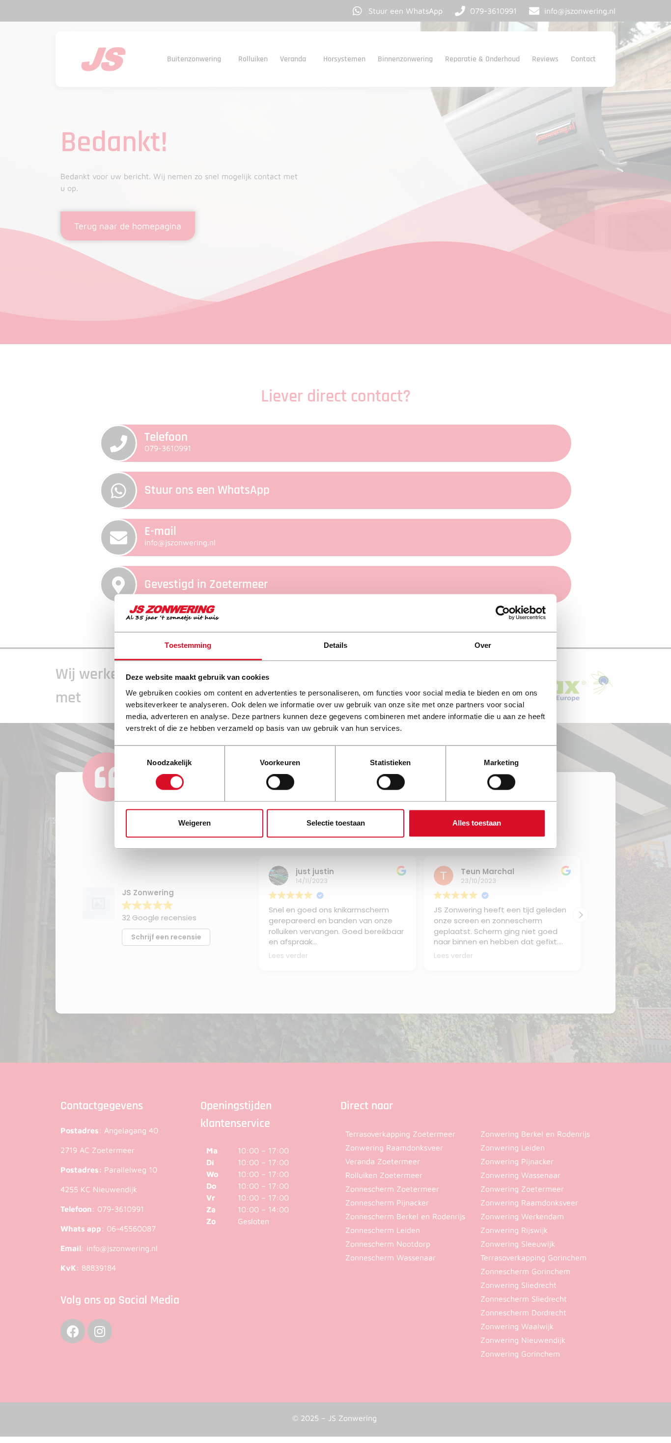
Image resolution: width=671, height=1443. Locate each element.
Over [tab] (483, 645)
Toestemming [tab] (188, 645)
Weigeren (194, 823)
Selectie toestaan (336, 823)
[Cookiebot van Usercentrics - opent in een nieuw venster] (503, 613)
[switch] (280, 782)
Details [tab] (336, 645)
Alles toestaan (476, 823)
